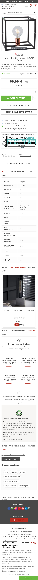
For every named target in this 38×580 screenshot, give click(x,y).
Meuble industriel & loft (12, 477)
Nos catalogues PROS (10, 536)
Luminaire (14, 472)
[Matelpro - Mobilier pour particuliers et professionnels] (9, 6)
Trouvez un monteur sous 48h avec (19, 105)
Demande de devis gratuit (27, 536)
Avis (4, 175)
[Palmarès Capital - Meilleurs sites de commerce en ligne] (19, 140)
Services (31, 172)
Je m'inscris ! (19, 520)
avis (20, 154)
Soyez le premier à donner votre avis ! (13, 455)
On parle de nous (14, 534)
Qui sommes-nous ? (13, 532)
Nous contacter (26, 532)
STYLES (22, 472)
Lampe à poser (24, 486)
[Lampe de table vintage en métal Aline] (19, 291)
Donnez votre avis (25, 156)
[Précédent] (3, 33)
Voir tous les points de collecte (12, 439)
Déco (6, 472)
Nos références (26, 534)
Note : (4, 154)
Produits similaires (17, 172)
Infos (4, 172)
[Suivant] (34, 33)
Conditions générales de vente (26, 539)
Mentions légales (9, 539)
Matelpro (4, 497)
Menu (4, 14)
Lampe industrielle (11, 486)
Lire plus (8, 366)
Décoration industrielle (12, 481)
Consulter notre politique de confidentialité (14, 571)
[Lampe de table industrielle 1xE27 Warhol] (17, 49)
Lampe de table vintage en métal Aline (19, 310)
